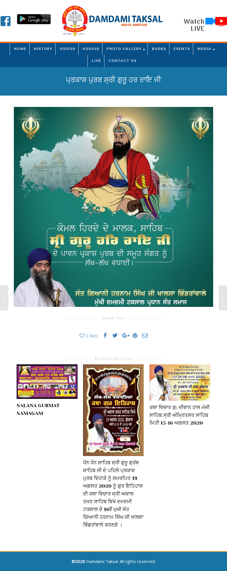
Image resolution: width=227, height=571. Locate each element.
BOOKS (159, 49)
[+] (47, 381)
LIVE (96, 61)
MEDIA (204, 49)
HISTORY (43, 49)
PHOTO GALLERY (124, 49)
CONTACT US (123, 61)
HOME (20, 49)
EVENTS (182, 49)
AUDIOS (91, 49)
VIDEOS (68, 49)
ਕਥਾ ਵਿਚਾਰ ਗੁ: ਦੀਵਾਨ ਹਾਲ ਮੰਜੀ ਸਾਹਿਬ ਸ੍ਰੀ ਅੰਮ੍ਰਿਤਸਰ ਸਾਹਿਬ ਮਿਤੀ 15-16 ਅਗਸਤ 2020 (179, 415)
